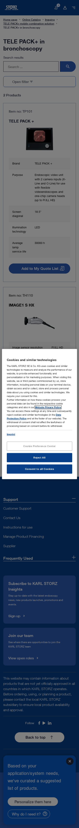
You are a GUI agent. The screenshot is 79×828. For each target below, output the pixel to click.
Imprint (11, 434)
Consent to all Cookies (39, 468)
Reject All (39, 457)
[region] (39, 414)
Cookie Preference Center (39, 446)
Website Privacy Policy (48, 407)
